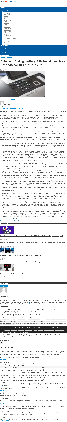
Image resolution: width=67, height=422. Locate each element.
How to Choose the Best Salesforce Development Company (17, 317)
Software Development (46, 323)
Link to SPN (25, 327)
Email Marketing (8, 20)
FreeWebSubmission (49, 330)
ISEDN (35, 330)
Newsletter (5, 10)
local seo (38, 321)
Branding (6, 16)
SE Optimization (8, 31)
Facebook (6, 21)
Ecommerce (7, 18)
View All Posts (4, 286)
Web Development (8, 42)
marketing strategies (47, 321)
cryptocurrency (37, 319)
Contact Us (47, 327)
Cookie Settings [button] (5, 339)
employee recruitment (8, 321)
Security (6, 34)
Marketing (6, 25)
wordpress (13, 324)
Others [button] (2, 416)
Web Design (7, 41)
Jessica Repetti (3, 259)
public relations (59, 321)
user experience (58, 323)
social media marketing (37, 323)
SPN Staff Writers (4, 277)
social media (29, 323)
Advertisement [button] (4, 410)
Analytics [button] (2, 403)
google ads (18, 321)
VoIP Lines (30, 304)
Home (3, 7)
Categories (5, 11)
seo (15, 323)
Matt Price (7, 104)
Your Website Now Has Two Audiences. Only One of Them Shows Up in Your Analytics (23, 314)
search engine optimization (5, 323)
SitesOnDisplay (29, 330)
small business (24, 323)
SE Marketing (7, 30)
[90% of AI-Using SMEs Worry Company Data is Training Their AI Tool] (7, 253)
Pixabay (13, 99)
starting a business (52, 323)
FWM (12, 321)
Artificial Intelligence (5, 319)
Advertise (4, 47)
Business (6, 17)
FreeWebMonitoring (60, 330)
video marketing (62, 323)
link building (35, 321)
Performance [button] (3, 397)
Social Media (7, 37)
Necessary (4, 361)
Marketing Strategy (54, 321)
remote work (64, 321)
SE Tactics (6, 33)
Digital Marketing (54, 319)
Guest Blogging (6, 45)
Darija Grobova (3, 239)
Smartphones (7, 35)
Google (6, 24)
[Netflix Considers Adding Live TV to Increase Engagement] (7, 271)
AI (0, 320)
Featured (6, 23)
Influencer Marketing (22, 321)
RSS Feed (4, 48)
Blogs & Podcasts (8, 14)
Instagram (27, 321)
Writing (6, 44)
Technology (7, 40)
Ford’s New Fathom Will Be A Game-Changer (13, 315)
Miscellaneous (7, 27)
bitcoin (14, 319)
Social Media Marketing (10, 38)
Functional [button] (3, 390)
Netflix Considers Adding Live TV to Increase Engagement (17, 273)
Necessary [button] (3, 359)
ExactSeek (7, 330)
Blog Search (21, 330)
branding (20, 319)
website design (10, 324)
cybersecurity (48, 319)
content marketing (31, 319)
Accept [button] (11, 339)
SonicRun (40, 330)
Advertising (7, 13)
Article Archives (6, 9)
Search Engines (7, 28)
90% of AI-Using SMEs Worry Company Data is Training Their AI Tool (20, 255)
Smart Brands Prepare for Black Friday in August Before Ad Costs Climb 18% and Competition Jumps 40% (31, 236)
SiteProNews (14, 330)
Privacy (52, 327)
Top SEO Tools (32, 327)
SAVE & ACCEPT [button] (4, 421)
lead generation (31, 321)
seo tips (20, 323)
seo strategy (17, 323)
